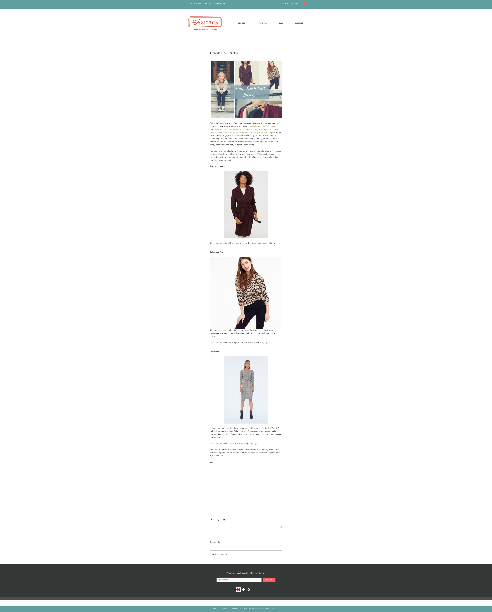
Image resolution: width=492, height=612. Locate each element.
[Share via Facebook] (211, 519)
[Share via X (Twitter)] (217, 519)
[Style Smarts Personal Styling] (243, 589)
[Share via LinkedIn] (224, 519)
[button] (237, 23)
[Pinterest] (238, 589)
